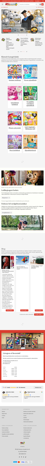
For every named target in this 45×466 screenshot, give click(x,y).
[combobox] (28, 4)
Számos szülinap (15, 80)
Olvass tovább (9, 310)
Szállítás (25, 417)
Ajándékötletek (30, 150)
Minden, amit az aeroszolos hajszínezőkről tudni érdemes (8, 271)
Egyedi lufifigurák (26, 436)
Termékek (37, 1)
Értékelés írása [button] (38, 387)
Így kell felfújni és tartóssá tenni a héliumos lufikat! (22, 268)
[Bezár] (43, 1)
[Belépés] (40, 4)
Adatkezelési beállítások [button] (28, 421)
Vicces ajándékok (30, 80)
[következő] (26, 35)
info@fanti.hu (5, 7)
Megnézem (5, 197)
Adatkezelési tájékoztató (28, 413)
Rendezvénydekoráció (27, 427)
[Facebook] (19, 457)
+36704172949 (40, 7)
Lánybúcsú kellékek (15, 103)
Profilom (3, 415)
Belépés (3, 411)
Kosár (3, 417)
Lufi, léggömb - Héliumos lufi (30, 128)
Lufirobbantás (26, 438)
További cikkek (38, 314)
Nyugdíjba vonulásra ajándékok (30, 103)
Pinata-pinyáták (15, 128)
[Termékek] (2, 4)
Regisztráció (4, 413)
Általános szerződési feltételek (29, 411)
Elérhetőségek (26, 419)
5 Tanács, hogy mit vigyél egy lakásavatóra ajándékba (37, 267)
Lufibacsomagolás (26, 432)
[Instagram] (23, 457)
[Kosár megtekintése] (42, 4)
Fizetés (24, 415)
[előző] (18, 35)
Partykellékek (15, 150)
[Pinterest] (21, 457)
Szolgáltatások (6, 212)
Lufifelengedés (26, 434)
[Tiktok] (26, 457)
